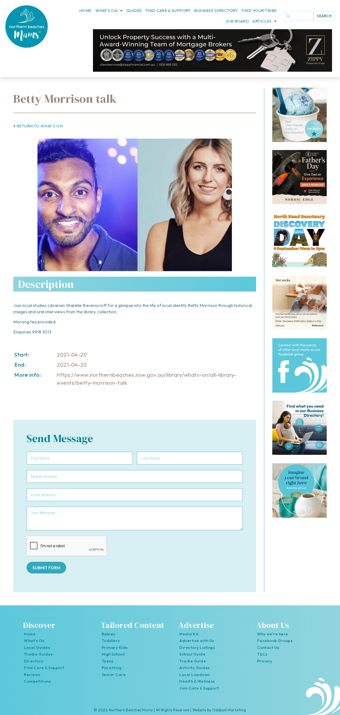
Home (85, 10)
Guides (134, 10)
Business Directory (216, 10)
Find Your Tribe (259, 10)
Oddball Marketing (229, 710)
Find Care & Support (168, 10)
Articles (262, 21)
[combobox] (299, 16)
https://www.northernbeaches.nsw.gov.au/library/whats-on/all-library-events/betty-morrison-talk (146, 378)
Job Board (237, 21)
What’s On (106, 10)
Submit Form (46, 567)
